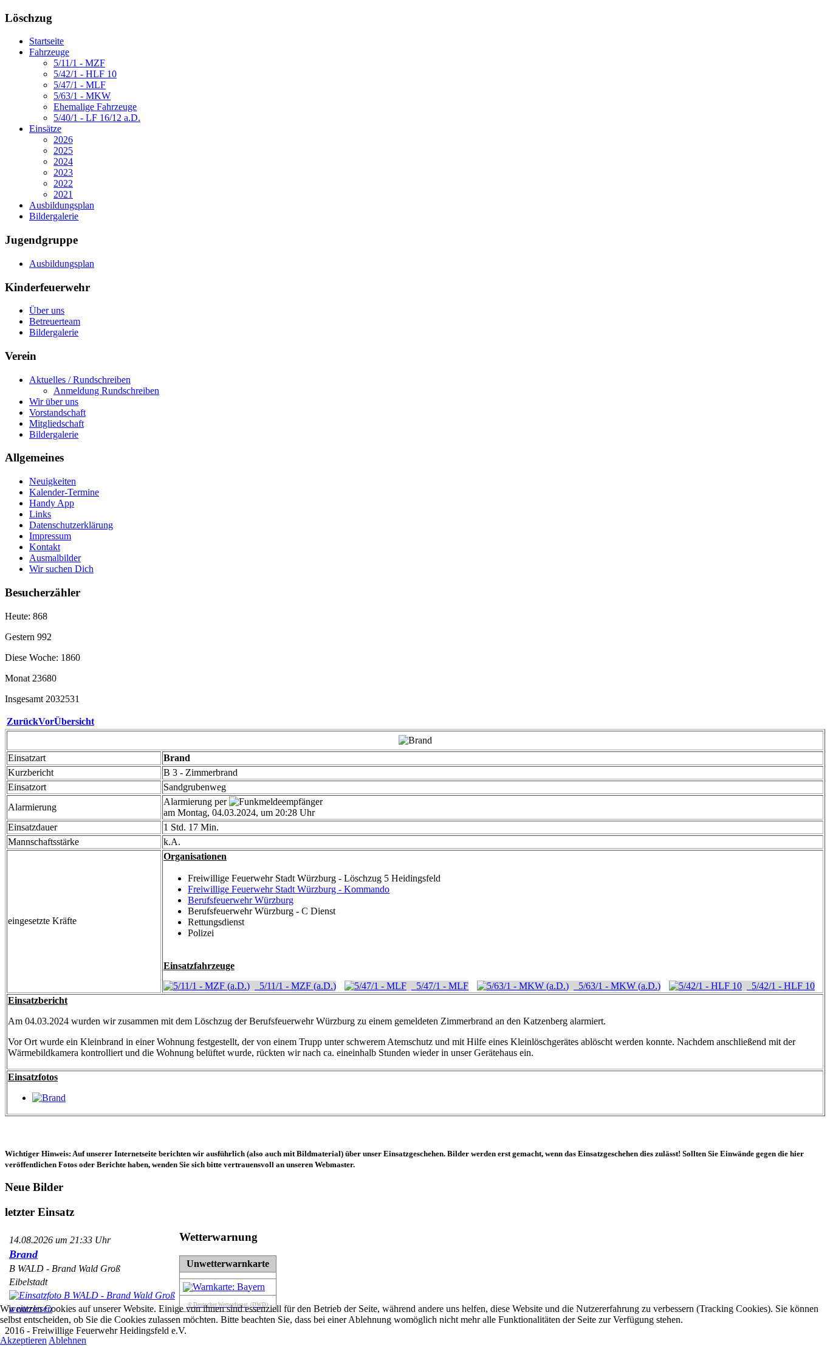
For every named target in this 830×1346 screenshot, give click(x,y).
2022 (63, 183)
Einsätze (45, 128)
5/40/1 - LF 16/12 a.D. (96, 117)
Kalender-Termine (64, 492)
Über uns (46, 310)
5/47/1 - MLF (79, 85)
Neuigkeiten (52, 481)
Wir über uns (53, 401)
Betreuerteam (54, 321)
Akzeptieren (23, 1340)
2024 (63, 161)
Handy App (51, 503)
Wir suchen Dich (61, 569)
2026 (63, 139)
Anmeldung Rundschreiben (106, 390)
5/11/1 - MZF (79, 63)
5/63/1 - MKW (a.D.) (617, 986)
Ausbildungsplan (61, 205)
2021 (63, 194)
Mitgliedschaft (56, 423)
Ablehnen (67, 1340)
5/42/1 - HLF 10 (85, 74)
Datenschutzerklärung (71, 525)
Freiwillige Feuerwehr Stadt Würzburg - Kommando (288, 889)
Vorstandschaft (57, 412)
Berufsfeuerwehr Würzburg (240, 900)
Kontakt (44, 547)
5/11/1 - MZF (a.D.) (295, 986)
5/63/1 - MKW (82, 96)
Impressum (50, 536)
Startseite (46, 41)
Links (40, 514)
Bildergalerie (53, 216)
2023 (63, 172)
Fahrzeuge (49, 52)
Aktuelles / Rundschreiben (80, 379)
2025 (63, 150)
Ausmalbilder (55, 558)
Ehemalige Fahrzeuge (95, 107)
